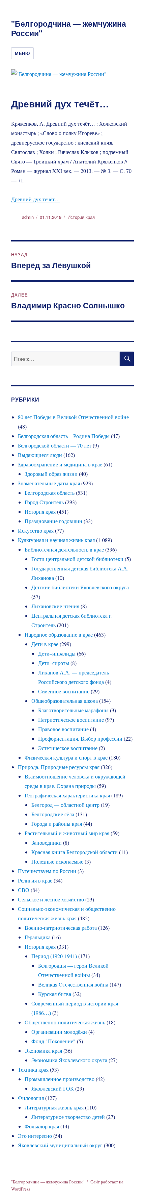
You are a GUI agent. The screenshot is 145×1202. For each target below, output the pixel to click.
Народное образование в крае (59, 634)
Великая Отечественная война (73, 984)
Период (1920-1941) (54, 956)
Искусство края (36, 530)
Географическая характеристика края (67, 795)
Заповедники (46, 842)
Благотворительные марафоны (73, 710)
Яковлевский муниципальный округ (60, 1145)
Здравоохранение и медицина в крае (60, 464)
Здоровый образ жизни (51, 473)
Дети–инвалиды (57, 653)
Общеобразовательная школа (64, 700)
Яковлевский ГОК (52, 1088)
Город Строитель (44, 502)
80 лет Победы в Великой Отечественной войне (73, 416)
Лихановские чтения (55, 606)
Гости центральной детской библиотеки (77, 558)
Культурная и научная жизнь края (56, 539)
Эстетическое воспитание (67, 747)
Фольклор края (42, 1126)
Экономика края (43, 1050)
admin (28, 217)
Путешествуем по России (47, 870)
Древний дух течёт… (35, 199)
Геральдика (38, 937)
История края (81, 217)
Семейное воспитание (63, 691)
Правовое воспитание (63, 729)
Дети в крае (44, 643)
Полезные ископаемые (57, 861)
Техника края (33, 1069)
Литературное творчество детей (68, 1116)
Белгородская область (50, 492)
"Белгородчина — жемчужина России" (68, 28)
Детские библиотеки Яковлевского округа (80, 587)
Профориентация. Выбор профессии (80, 738)
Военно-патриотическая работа (61, 927)
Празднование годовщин (53, 521)
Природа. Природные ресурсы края (58, 766)
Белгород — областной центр (65, 804)
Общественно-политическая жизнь (65, 1022)
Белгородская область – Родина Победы (64, 435)
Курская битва (54, 993)
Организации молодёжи (59, 1031)
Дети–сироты (53, 662)
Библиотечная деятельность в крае (64, 549)
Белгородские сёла (52, 814)
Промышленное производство (59, 1078)
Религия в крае (35, 880)
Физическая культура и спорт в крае (66, 757)
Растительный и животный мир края (67, 833)
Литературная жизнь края (54, 1107)
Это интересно (35, 1135)
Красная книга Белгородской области (74, 851)
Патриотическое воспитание (71, 719)
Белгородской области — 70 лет (54, 445)
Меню (22, 53)
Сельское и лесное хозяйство (51, 899)
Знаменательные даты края (49, 483)
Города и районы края (56, 823)
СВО (23, 889)
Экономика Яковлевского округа (69, 1060)
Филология (31, 1097)
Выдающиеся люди (40, 454)
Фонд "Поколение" (53, 1041)
